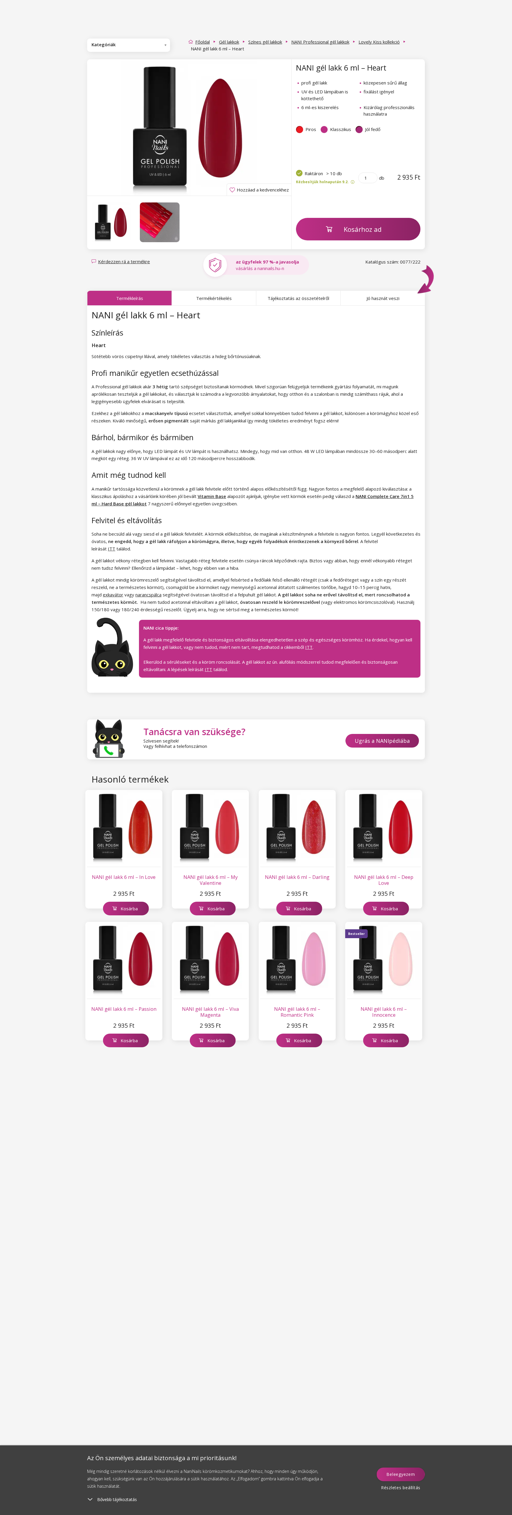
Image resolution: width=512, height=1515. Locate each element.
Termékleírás (129, 298)
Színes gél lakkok (265, 42)
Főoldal (202, 42)
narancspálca (148, 595)
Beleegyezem (400, 1474)
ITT (111, 549)
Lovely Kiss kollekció (379, 42)
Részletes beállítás (400, 1487)
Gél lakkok (229, 42)
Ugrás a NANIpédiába (382, 740)
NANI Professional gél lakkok (320, 42)
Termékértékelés (214, 298)
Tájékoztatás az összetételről (298, 298)
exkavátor (113, 595)
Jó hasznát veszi (383, 298)
